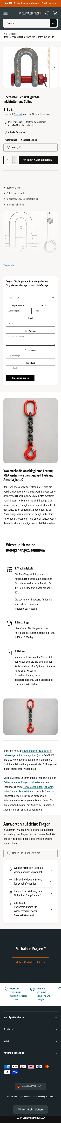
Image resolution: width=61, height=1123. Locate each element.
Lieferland (30, 363)
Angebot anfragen (20, 378)
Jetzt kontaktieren (28, 962)
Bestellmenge (30, 350)
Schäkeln (48, 787)
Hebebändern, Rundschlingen (19, 791)
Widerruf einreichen (30, 1109)
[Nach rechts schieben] (54, 67)
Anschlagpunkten (32, 787)
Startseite (11, 34)
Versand (18, 114)
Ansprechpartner (18, 305)
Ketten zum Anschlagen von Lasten (22, 782)
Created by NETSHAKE (45, 1097)
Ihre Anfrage (30, 331)
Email (30, 318)
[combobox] (30, 23)
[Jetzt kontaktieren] (47, 13)
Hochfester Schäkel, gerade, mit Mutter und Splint (28, 37)
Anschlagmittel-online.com (24, 1097)
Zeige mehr (8, 265)
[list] (30, 994)
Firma (43, 305)
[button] (5, 13)
